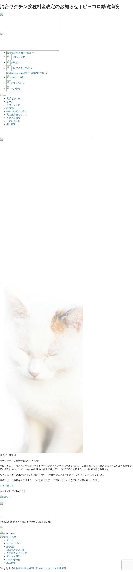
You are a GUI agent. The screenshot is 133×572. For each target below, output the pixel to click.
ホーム (9, 101)
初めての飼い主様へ (16, 111)
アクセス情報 (13, 117)
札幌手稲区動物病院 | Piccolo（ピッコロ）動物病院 (40, 568)
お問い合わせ (13, 120)
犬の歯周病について (16, 114)
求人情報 (11, 124)
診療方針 (11, 108)
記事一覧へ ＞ (7, 485)
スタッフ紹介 (13, 104)
